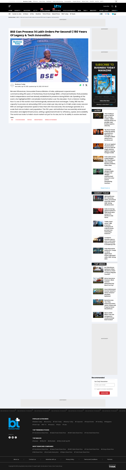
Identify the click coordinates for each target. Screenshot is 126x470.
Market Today (38, 422)
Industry (93, 10)
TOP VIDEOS (100, 264)
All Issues (106, 96)
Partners (109, 459)
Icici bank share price (52, 452)
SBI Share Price (38, 452)
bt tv (18, 17)
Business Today (27, 1)
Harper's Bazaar (76, 1)
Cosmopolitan (67, 1)
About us (16, 459)
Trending (99, 422)
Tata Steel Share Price (92, 433)
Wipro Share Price (67, 452)
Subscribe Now (104, 101)
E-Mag (112, 96)
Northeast (49, 1)
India (79, 10)
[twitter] (16, 437)
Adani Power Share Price (59, 433)
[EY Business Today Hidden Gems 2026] (114, 14)
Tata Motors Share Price (41, 433)
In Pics (32, 14)
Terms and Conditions (90, 459)
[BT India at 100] (101, 14)
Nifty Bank (52, 441)
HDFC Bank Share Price (76, 433)
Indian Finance (38, 119)
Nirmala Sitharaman (51, 119)
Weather (38, 14)
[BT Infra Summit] (107, 14)
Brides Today (85, 1)
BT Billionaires (45, 10)
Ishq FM (92, 1)
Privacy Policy (70, 459)
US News (25, 14)
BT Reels (72, 14)
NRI (10, 14)
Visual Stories (90, 422)
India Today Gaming (58, 1)
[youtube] (13, 437)
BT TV (35, 10)
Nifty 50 (43, 441)
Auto (59, 424)
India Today (42, 1)
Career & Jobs (16, 14)
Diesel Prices (56, 14)
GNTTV (101, 1)
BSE (12, 119)
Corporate (79, 422)
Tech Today (58, 422)
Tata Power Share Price (82, 452)
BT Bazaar (35, 1)
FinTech (29, 119)
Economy (48, 422)
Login (111, 104)
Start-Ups (37, 424)
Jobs (65, 424)
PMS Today (65, 14)
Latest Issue (98, 96)
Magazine (27, 10)
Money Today (103, 10)
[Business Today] (57, 6)
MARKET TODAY (101, 193)
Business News (12, 17)
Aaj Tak (97, 1)
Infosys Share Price (108, 449)
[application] (49, 60)
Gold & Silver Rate (69, 10)
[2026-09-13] (104, 84)
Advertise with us (51, 459)
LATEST (97, 110)
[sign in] (115, 6)
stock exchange (20, 119)
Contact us (32, 459)
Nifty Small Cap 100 (64, 441)
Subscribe (106, 6)
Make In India (56, 10)
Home (10, 10)
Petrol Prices (46, 14)
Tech (84, 10)
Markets (17, 10)
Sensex (36, 441)
